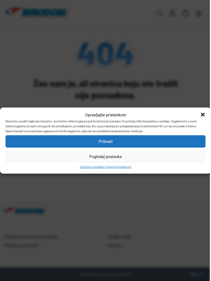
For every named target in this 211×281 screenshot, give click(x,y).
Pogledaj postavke (105, 156)
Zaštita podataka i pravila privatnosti (105, 166)
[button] (203, 114)
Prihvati (106, 141)
